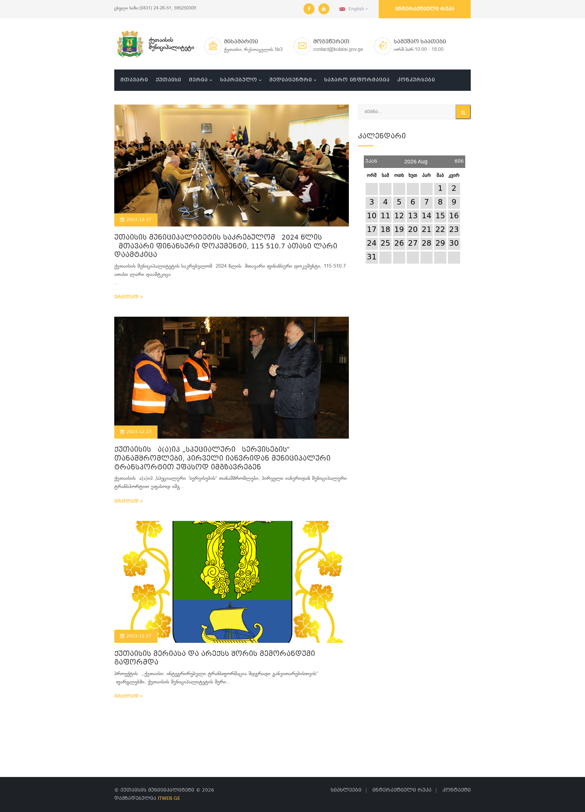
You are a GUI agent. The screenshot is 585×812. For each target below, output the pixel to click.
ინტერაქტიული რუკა (424, 9)
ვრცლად (127, 297)
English (355, 9)
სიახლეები (346, 790)
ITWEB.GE (169, 798)
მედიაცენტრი (290, 80)
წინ (459, 159)
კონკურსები (416, 80)
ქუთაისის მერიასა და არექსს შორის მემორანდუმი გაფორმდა (214, 658)
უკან (371, 159)
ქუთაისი (168, 80)
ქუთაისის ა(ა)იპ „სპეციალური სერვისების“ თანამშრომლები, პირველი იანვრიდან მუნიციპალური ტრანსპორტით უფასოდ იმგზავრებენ (222, 459)
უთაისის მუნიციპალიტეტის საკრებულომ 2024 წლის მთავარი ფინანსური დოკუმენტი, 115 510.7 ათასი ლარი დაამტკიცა (225, 247)
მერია (198, 80)
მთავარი (134, 80)
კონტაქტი (456, 790)
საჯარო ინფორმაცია (357, 80)
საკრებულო (238, 80)
